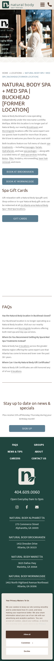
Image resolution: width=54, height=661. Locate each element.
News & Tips (15, 451)
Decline (27, 651)
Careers (15, 458)
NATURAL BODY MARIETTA (27, 556)
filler (11, 158)
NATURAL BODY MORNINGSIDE (27, 576)
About (39, 451)
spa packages (30, 150)
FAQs (15, 444)
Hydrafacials (8, 150)
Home (5, 72)
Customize (25, 643)
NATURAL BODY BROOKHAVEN (27, 537)
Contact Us (39, 458)
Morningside (8, 130)
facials (39, 147)
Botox (5, 158)
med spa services (29, 154)
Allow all (27, 634)
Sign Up (27, 428)
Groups (39, 444)
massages (30, 147)
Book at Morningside (20, 181)
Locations (16, 72)
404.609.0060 (27, 492)
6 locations (24, 345)
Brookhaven (32, 127)
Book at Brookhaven (20, 171)
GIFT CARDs (20, 218)
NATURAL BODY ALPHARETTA (27, 517)
